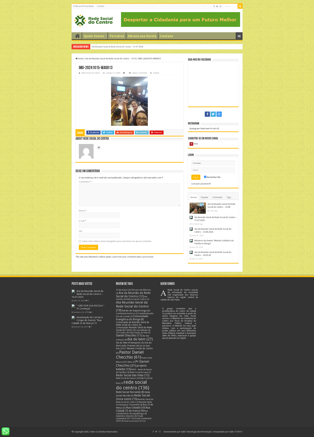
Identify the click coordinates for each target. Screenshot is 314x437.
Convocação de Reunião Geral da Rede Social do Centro (132, 323)
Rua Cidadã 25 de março (133, 409)
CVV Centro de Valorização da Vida (133, 333)
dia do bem (140, 339)
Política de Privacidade (83, 6)
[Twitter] (217, 6)
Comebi (127, 316)
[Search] (240, 6)
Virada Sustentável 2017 (129, 417)
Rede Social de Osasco (127, 378)
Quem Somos (94, 36)
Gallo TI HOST (236, 431)
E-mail (82, 221)
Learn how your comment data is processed (132, 257)
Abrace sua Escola (142, 36)
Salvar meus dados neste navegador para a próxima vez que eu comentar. (117, 241)
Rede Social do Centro (90, 73)
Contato (100, 6)
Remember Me (213, 177)
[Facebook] (214, 6)
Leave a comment (139, 73)
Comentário (85, 181)
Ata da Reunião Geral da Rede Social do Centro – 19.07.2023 (87, 294)
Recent (194, 197)
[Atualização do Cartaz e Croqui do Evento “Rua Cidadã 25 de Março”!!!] (73, 317)
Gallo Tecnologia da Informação (196, 431)
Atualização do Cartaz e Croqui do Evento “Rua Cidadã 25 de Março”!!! (87, 320)
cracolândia (143, 330)
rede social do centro (132, 384)
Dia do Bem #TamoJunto (130, 342)
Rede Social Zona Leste (133, 397)
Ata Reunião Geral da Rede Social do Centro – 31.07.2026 (117, 46)
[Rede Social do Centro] (93, 21)
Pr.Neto (130, 362)
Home (81, 58)
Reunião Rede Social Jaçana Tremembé (134, 403)
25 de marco (123, 290)
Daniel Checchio (129, 335)
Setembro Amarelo (126, 416)
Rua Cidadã (135, 407)
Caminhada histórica (127, 313)
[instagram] (220, 6)
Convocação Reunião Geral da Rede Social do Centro (134, 328)
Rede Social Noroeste (130, 392)
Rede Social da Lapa (140, 372)
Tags (229, 197)
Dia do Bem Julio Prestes (134, 344)
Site (80, 231)
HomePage (77, 35)
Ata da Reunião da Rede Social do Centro (133, 294)
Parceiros (117, 36)
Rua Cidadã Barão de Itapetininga (132, 412)
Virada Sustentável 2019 (135, 421)
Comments (217, 197)
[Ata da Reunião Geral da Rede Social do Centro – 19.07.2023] (73, 291)
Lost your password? (201, 183)
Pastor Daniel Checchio (130, 355)
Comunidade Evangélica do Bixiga (132, 318)
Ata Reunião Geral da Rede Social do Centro (132, 306)
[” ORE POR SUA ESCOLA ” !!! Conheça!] (73, 305)
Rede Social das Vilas (132, 375)
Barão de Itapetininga (136, 310)
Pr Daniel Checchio (132, 363)
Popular (204, 197)
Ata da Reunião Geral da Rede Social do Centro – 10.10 (110, 58)
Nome (82, 210)
